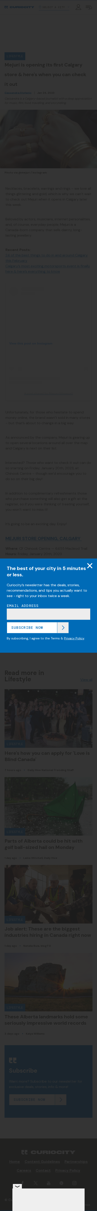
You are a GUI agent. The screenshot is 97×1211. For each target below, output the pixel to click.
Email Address (23, 605)
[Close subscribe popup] (89, 565)
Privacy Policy (74, 638)
